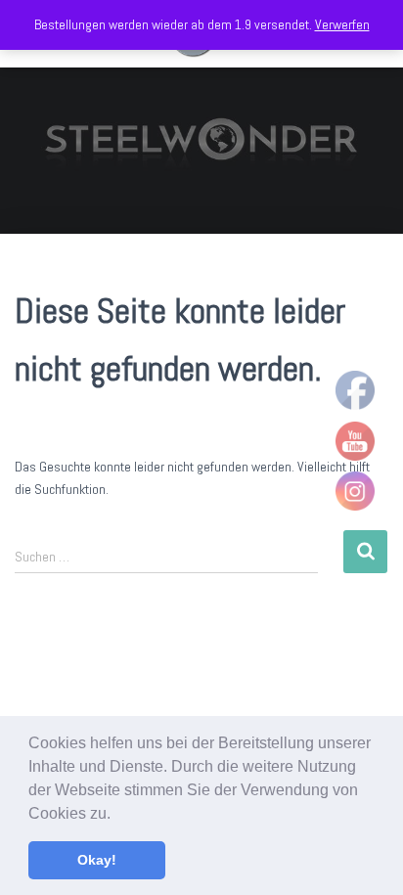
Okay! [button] (96, 860)
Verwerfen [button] (342, 24)
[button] (117, 815)
